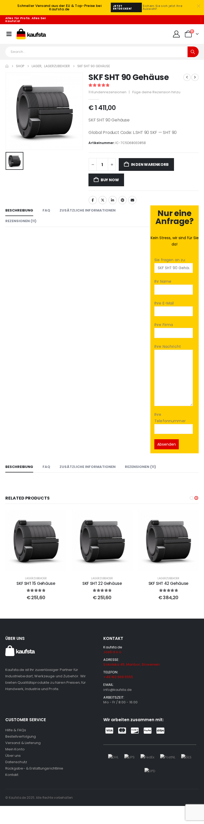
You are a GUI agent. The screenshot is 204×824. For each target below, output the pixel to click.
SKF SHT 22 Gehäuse (102, 583)
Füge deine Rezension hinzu (156, 92)
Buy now (110, 180)
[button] (191, 498)
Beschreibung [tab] (19, 210)
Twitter (102, 200)
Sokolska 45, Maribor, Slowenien (131, 664)
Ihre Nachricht (167, 346)
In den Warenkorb (150, 164)
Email (132, 200)
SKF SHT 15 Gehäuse (35, 583)
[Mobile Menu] (9, 34)
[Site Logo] (31, 34)
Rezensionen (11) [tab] (20, 220)
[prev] (187, 77)
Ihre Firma (163, 324)
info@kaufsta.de (117, 689)
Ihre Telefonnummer (170, 418)
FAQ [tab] (46, 210)
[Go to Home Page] (6, 66)
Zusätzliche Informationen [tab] (88, 210)
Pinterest (122, 200)
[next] (195, 77)
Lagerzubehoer (36, 578)
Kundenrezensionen (107, 92)
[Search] (193, 52)
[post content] (35, 540)
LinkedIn (112, 200)
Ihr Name (162, 281)
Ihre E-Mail (164, 303)
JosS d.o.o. (112, 651)
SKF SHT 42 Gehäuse (168, 583)
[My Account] (176, 34)
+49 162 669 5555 (118, 676)
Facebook (92, 200)
